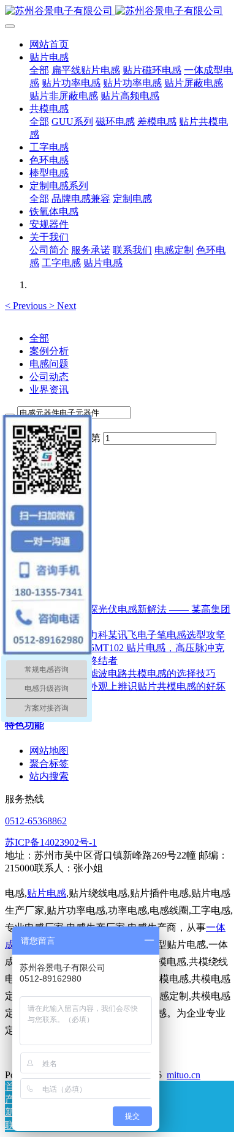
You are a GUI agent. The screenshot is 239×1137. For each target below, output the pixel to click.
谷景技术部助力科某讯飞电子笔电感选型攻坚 (127, 635)
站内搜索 (49, 776)
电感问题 (49, 364)
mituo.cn (183, 1075)
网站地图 (49, 750)
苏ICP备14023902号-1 (51, 842)
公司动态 (49, 376)
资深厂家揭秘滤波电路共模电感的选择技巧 (122, 673)
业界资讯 (49, 389)
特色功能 (24, 725)
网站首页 (49, 44)
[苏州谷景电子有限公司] (119, 11)
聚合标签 (49, 763)
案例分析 (49, 351)
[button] (27, 305)
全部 (39, 70)
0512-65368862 (36, 821)
